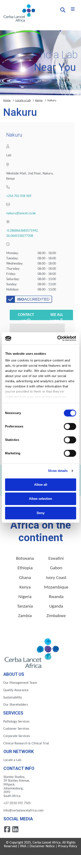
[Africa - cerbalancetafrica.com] (32, 652)
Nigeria (25, 597)
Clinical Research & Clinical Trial (26, 743)
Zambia (25, 616)
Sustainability (12, 697)
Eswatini (56, 558)
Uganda (56, 606)
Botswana (25, 558)
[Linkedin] (15, 829)
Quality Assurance (16, 690)
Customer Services (16, 729)
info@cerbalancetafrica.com (23, 810)
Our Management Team (20, 683)
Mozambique (56, 587)
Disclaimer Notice (42, 846)
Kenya (39, 100)
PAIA (23, 846)
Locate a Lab (23, 100)
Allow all (40, 484)
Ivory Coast (56, 578)
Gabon (56, 568)
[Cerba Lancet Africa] (18, 13)
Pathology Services (16, 721)
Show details (58, 471)
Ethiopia (25, 568)
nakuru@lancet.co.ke (21, 213)
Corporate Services (16, 736)
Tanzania (25, 606)
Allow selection (40, 498)
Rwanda (56, 597)
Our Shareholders (15, 705)
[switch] (70, 426)
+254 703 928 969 (18, 196)
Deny (40, 513)
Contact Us (26, 316)
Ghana (25, 578)
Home (7, 100)
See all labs (56, 316)
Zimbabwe (56, 616)
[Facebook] (7, 829)
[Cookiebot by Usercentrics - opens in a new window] (57, 338)
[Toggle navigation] (73, 9)
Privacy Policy (67, 846)
